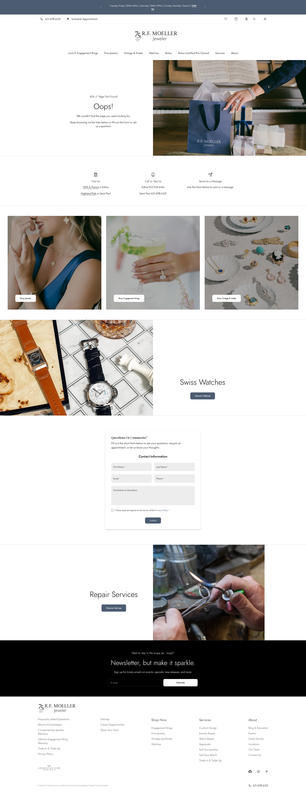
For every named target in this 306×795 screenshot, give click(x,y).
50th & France (91, 187)
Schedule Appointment (84, 19)
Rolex (168, 53)
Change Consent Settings (98, 785)
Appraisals (205, 744)
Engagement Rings (161, 728)
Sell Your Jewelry (208, 749)
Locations (253, 744)
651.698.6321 (53, 19)
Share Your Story (109, 730)
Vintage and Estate (161, 739)
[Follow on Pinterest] (266, 771)
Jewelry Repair (207, 733)
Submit (153, 520)
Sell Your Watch (208, 755)
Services (220, 53)
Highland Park (88, 193)
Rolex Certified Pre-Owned (193, 53)
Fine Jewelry (111, 53)
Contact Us (254, 755)
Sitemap (104, 719)
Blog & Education (258, 728)
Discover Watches (202, 395)
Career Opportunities (112, 724)
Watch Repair (206, 739)
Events (252, 733)
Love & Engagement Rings (83, 53)
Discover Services (113, 608)
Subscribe (180, 682)
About (234, 53)
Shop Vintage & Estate (226, 298)
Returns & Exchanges (50, 724)
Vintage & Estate (133, 53)
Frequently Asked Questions (53, 719)
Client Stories (256, 739)
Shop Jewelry (25, 298)
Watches (154, 53)
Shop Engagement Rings (129, 298)
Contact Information (153, 456)
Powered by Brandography (78, 785)
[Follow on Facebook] (250, 771)
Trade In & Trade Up (49, 748)
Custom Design (208, 728)
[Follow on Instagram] (258, 771)
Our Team (254, 749)
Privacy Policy (161, 510)
